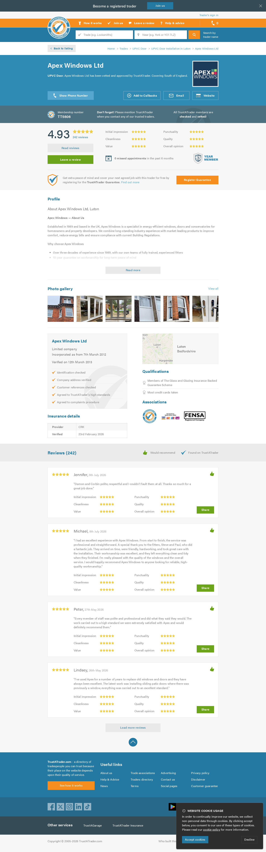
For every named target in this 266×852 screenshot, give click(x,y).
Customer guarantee (204, 786)
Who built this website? (174, 841)
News (104, 786)
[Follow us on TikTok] (87, 807)
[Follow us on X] (60, 807)
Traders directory (142, 779)
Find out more (130, 182)
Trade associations (143, 773)
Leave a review (70, 159)
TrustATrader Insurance (128, 825)
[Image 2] (90, 309)
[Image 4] (147, 309)
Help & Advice (109, 779)
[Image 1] (61, 309)
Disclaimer (198, 779)
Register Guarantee (197, 180)
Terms (135, 786)
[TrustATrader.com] (149, 416)
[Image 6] (205, 309)
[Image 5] (176, 309)
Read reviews (70, 148)
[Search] (194, 34)
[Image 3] (118, 309)
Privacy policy (200, 773)
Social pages (169, 786)
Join (160, 5)
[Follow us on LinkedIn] (78, 807)
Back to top (133, 742)
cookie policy (211, 829)
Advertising (168, 773)
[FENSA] (194, 416)
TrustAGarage (92, 825)
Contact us (168, 779)
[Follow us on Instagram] (69, 807)
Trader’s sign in (208, 15)
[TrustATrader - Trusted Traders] (59, 21)
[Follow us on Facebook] (51, 807)
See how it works (71, 785)
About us (106, 773)
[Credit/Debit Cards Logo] (170, 416)
